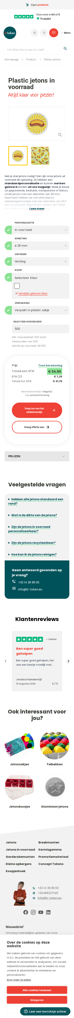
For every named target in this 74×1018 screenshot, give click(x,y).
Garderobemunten (20, 857)
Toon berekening (50, 365)
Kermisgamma (50, 850)
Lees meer (37, 209)
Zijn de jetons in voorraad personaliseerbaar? (29, 529)
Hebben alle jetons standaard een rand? (35, 501)
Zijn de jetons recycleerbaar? (33, 543)
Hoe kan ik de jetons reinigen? (34, 554)
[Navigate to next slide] (68, 661)
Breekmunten (48, 842)
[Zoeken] (65, 49)
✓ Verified (51, 639)
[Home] (10, 33)
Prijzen (14, 456)
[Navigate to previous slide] (5, 661)
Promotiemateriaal (53, 857)
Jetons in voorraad (20, 850)
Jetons (11, 842)
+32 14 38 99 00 (28, 582)
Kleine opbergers (18, 864)
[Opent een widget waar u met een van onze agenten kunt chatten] (45, 1011)
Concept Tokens (50, 864)
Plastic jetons (52, 59)
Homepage (12, 59)
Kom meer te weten (19, 979)
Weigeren (37, 1000)
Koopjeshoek (16, 871)
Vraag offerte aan (34, 427)
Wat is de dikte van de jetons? (34, 515)
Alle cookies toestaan (37, 990)
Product (31, 59)
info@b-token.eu (30, 589)
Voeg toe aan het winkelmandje (34, 410)
